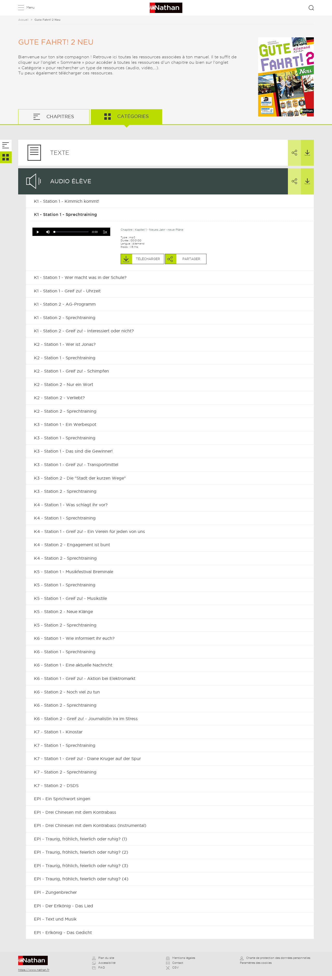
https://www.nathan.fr (33, 969)
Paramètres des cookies (256, 962)
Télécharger (307, 153)
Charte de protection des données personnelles (278, 957)
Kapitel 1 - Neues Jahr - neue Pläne (159, 229)
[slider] (71, 231)
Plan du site (106, 957)
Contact (177, 962)
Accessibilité (106, 962)
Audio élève (70, 181)
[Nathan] (34, 960)
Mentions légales (183, 957)
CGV (175, 967)
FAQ (101, 967)
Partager (294, 153)
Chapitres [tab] (59, 116)
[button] (37, 232)
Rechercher (311, 7)
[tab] (6, 145)
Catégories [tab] (132, 116)
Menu (30, 7)
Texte (59, 153)
